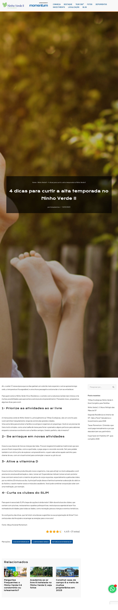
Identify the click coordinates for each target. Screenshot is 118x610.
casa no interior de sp (21, 542)
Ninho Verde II (42, 182)
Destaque (68, 4)
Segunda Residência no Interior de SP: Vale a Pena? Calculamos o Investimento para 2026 (101, 418)
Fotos (89, 4)
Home (34, 182)
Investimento (59, 7)
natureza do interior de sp (62, 542)
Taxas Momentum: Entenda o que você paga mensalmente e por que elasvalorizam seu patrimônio (101, 428)
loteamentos (55, 207)
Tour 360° (79, 4)
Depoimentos (101, 4)
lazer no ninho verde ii (41, 542)
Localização (73, 7)
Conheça (57, 4)
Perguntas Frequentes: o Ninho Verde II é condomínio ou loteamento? (13, 585)
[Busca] (113, 386)
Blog (85, 7)
